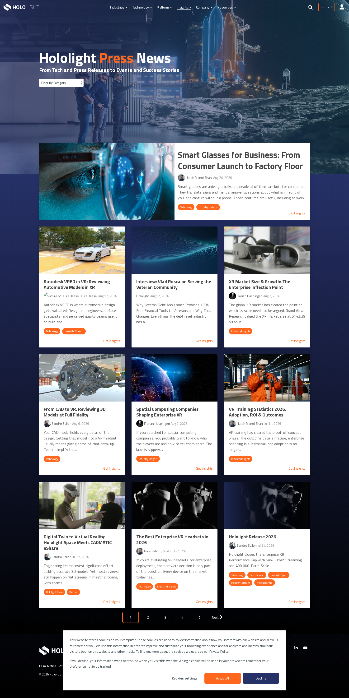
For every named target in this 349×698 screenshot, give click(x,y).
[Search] (310, 7)
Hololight (142, 295)
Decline (261, 678)
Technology (140, 7)
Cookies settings (184, 678)
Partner (73, 592)
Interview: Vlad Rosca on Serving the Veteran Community (173, 284)
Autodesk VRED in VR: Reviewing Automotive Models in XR (77, 284)
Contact (327, 7)
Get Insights (296, 213)
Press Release (257, 575)
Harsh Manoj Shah (198, 177)
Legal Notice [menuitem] (47, 665)
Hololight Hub (265, 583)
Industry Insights (208, 207)
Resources (225, 7)
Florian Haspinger (249, 295)
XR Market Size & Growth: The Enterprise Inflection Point (259, 284)
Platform (163, 7)
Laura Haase (88, 295)
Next (215, 617)
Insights (182, 7)
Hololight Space (54, 592)
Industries (117, 7)
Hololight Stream (74, 331)
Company (202, 7)
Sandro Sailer (61, 423)
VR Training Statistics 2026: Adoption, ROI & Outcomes (257, 411)
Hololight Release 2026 (252, 536)
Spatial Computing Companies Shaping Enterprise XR (167, 411)
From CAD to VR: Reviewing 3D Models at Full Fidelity (75, 411)
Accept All (223, 678)
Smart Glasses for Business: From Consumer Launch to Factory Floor (240, 160)
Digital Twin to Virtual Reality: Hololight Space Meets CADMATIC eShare (78, 542)
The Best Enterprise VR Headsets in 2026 (172, 539)
